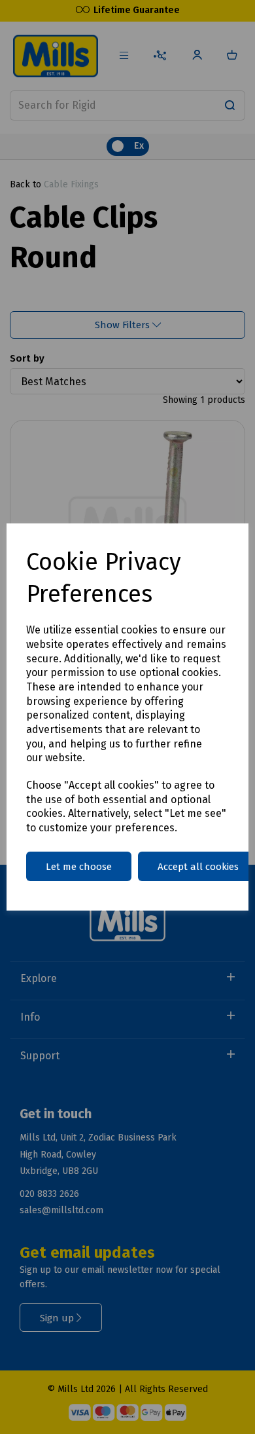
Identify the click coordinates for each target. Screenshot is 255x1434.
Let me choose (79, 867)
